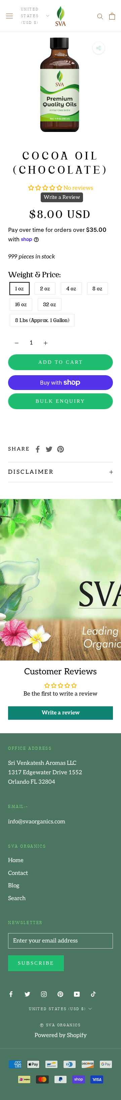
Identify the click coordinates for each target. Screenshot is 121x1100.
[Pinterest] (60, 449)
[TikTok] (93, 994)
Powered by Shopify (61, 1035)
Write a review (61, 713)
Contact (18, 873)
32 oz (49, 304)
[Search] (100, 16)
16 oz (21, 304)
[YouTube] (77, 994)
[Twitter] (49, 449)
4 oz (71, 288)
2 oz (45, 288)
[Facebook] (37, 449)
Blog (13, 885)
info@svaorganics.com (36, 821)
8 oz (97, 288)
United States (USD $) (30, 15)
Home (16, 860)
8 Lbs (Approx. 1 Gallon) (42, 320)
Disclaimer (31, 472)
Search (17, 898)
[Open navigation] (9, 16)
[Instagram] (44, 994)
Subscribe (36, 963)
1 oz (19, 288)
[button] (46, 188)
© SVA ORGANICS (60, 1024)
